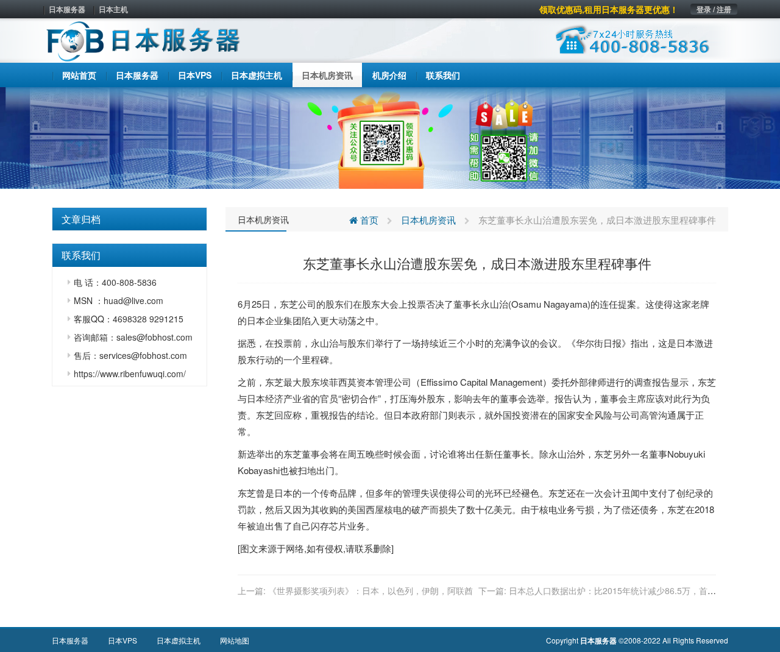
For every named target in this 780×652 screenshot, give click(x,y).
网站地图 (234, 640)
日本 (256, 320)
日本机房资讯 (263, 219)
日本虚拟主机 (178, 640)
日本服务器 (67, 9)
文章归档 (81, 219)
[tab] (129, 219)
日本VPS (122, 640)
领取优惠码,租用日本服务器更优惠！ (608, 9)
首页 (368, 219)
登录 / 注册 (714, 9)
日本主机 (113, 9)
